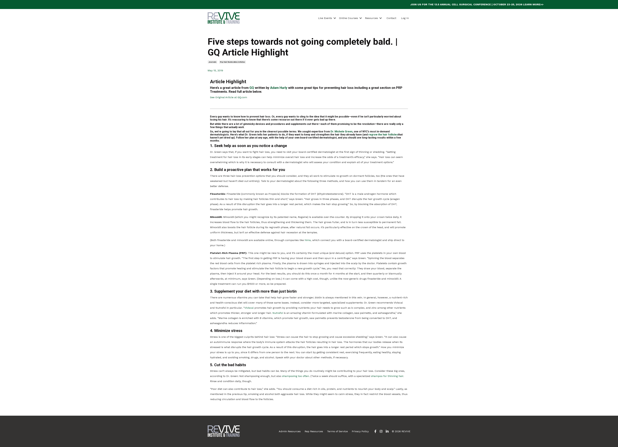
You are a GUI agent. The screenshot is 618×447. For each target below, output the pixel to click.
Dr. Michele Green (341, 131)
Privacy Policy (360, 431)
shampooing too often (295, 376)
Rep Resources (314, 431)
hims (308, 240)
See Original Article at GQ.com (228, 97)
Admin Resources (290, 431)
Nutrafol (277, 312)
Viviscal (249, 307)
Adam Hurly (278, 88)
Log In (405, 18)
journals (212, 62)
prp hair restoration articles (232, 62)
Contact (391, 18)
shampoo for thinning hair (387, 376)
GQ (251, 88)
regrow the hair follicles (383, 134)
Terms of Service (337, 431)
